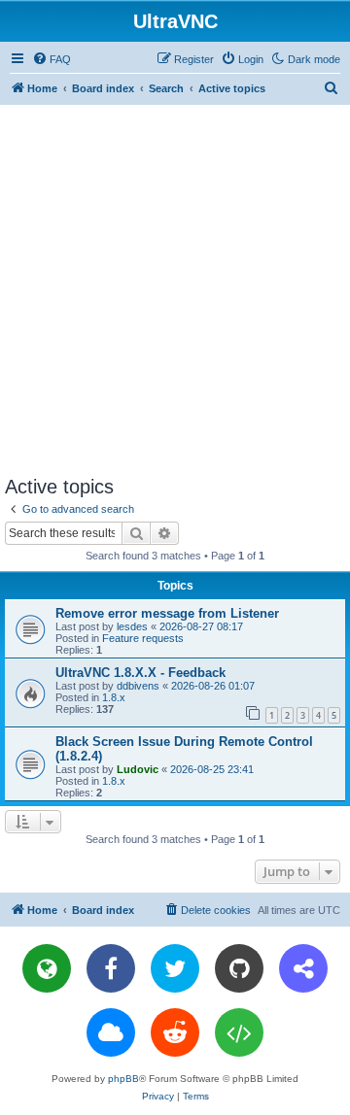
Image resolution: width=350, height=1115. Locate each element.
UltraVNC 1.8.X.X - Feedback (140, 672)
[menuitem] (51, 59)
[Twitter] (175, 968)
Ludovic (137, 769)
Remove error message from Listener (167, 613)
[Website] (46, 968)
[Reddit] (175, 1032)
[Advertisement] (175, 289)
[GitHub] (239, 968)
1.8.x (113, 697)
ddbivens (138, 686)
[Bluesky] (111, 1032)
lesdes (132, 626)
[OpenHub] (239, 1032)
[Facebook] (111, 968)
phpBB (123, 1078)
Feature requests (143, 638)
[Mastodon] (303, 968)
